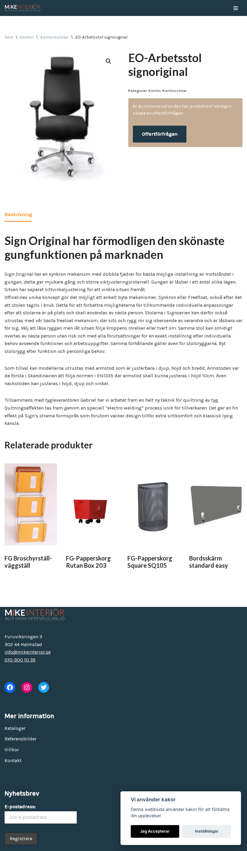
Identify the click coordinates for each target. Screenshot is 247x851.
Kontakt (13, 760)
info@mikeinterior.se (28, 652)
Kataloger (15, 728)
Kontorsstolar (54, 37)
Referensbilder (20, 739)
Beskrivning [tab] (18, 214)
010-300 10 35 (20, 660)
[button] (108, 61)
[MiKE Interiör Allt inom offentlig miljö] (23, 8)
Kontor (27, 37)
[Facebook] (10, 687)
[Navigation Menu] (235, 8)
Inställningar (206, 831)
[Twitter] (43, 687)
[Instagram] (26, 687)
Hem (9, 37)
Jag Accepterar (155, 831)
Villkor (12, 749)
